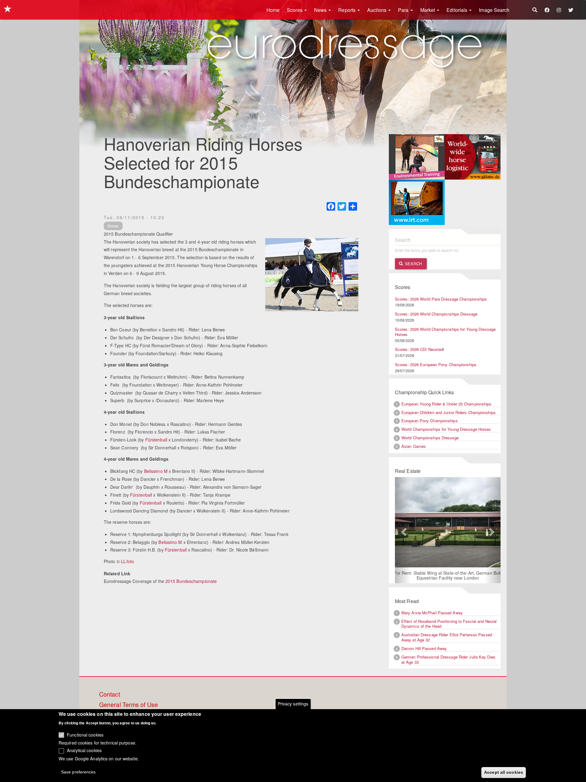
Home (273, 9)
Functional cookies (85, 735)
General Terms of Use (128, 705)
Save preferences (78, 771)
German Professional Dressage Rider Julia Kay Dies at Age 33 (448, 659)
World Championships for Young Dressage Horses (446, 429)
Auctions (377, 9)
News (321, 9)
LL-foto (127, 561)
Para (404, 9)
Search (413, 263)
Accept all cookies (503, 772)
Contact (109, 694)
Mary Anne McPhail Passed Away (432, 613)
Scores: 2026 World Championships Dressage (436, 314)
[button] (403, 530)
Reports (347, 9)
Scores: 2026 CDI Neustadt (419, 349)
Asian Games (413, 446)
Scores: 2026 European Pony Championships (435, 364)
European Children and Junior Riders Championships (448, 412)
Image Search (494, 9)
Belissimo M (156, 471)
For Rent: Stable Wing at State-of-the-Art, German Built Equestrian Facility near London (448, 575)
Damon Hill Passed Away (424, 648)
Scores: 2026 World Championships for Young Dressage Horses (445, 331)
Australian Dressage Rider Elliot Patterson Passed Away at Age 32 (446, 637)
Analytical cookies (84, 750)
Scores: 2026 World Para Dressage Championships (441, 299)
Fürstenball (156, 440)
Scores (295, 9)
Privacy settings (293, 704)
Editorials (457, 9)
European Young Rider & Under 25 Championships (446, 404)
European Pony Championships (429, 420)
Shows (113, 225)
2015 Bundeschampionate (191, 581)
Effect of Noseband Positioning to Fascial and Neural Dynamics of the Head (449, 623)
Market (428, 9)
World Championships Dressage (430, 438)
